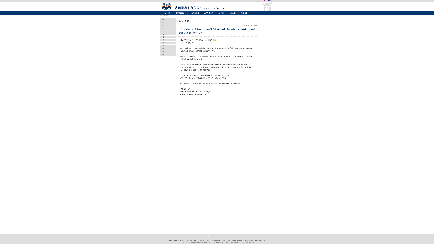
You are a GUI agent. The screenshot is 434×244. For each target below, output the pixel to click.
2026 (163, 19)
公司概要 (167, 13)
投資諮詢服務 (180, 13)
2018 (163, 43)
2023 (163, 28)
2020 (163, 37)
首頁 (161, 15)
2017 (163, 46)
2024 (163, 25)
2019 (163, 40)
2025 (163, 22)
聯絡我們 (244, 13)
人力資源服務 (194, 13)
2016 (163, 49)
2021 (163, 34)
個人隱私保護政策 (249, 242)
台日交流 (221, 13)
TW (271, 1)
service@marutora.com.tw (257, 240)
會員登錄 (233, 13)
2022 (163, 31)
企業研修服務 (208, 13)
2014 (163, 54)
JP (266, 1)
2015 (163, 52)
